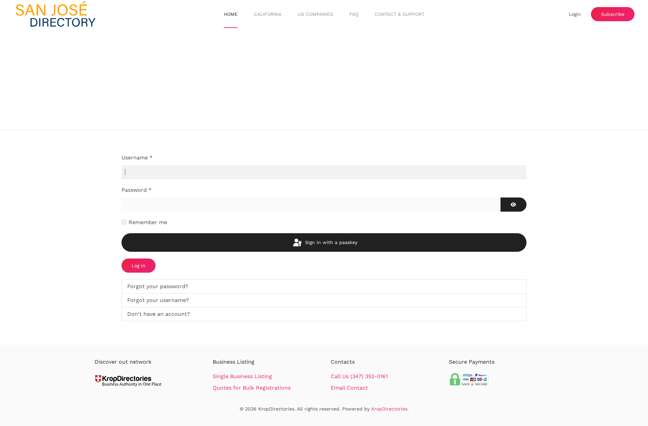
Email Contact (349, 388)
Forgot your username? (158, 300)
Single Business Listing (242, 376)
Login (575, 14)
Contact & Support (399, 14)
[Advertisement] (324, 79)
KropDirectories (389, 409)
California (267, 14)
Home (231, 14)
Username (137, 157)
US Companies (315, 14)
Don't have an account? (158, 314)
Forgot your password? (157, 286)
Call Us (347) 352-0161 (359, 376)
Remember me (148, 222)
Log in (138, 265)
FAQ (353, 14)
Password (137, 190)
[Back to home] (56, 14)
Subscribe (612, 14)
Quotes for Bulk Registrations (252, 388)
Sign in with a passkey (330, 242)
